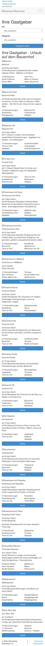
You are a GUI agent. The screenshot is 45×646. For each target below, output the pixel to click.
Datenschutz (38, 643)
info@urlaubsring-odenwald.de (9, 4)
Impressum (38, 641)
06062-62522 (7, 1)
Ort (3, 26)
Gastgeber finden (22, 46)
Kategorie (6, 36)
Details (22, 86)
